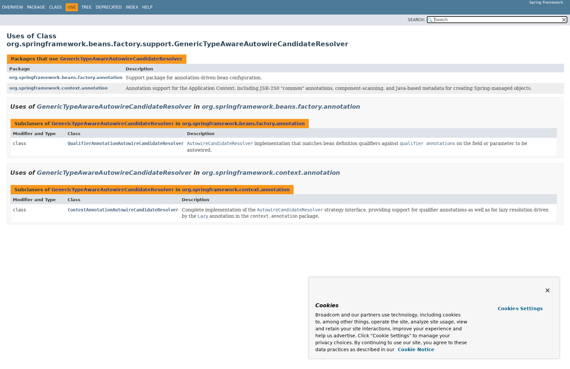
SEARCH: (416, 20)
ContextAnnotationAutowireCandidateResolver (123, 209)
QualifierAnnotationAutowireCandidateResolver (126, 143)
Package (36, 7)
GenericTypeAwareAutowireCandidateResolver (121, 58)
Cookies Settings (520, 308)
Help (147, 7)
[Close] (547, 290)
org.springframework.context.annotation (58, 88)
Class (55, 7)
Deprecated (109, 7)
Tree (86, 7)
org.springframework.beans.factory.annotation (65, 77)
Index (132, 7)
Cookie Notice (415, 349)
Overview (12, 7)
